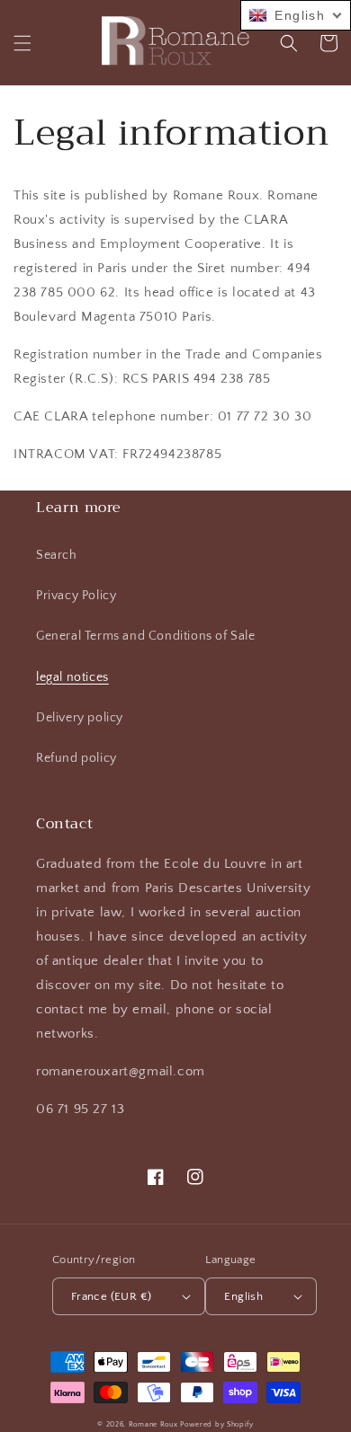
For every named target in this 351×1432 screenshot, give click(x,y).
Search (56, 555)
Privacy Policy (76, 595)
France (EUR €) (111, 1296)
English (243, 1296)
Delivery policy (79, 718)
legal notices (72, 677)
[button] (22, 43)
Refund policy (76, 758)
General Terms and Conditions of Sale (146, 636)
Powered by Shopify (217, 1424)
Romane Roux (153, 1424)
